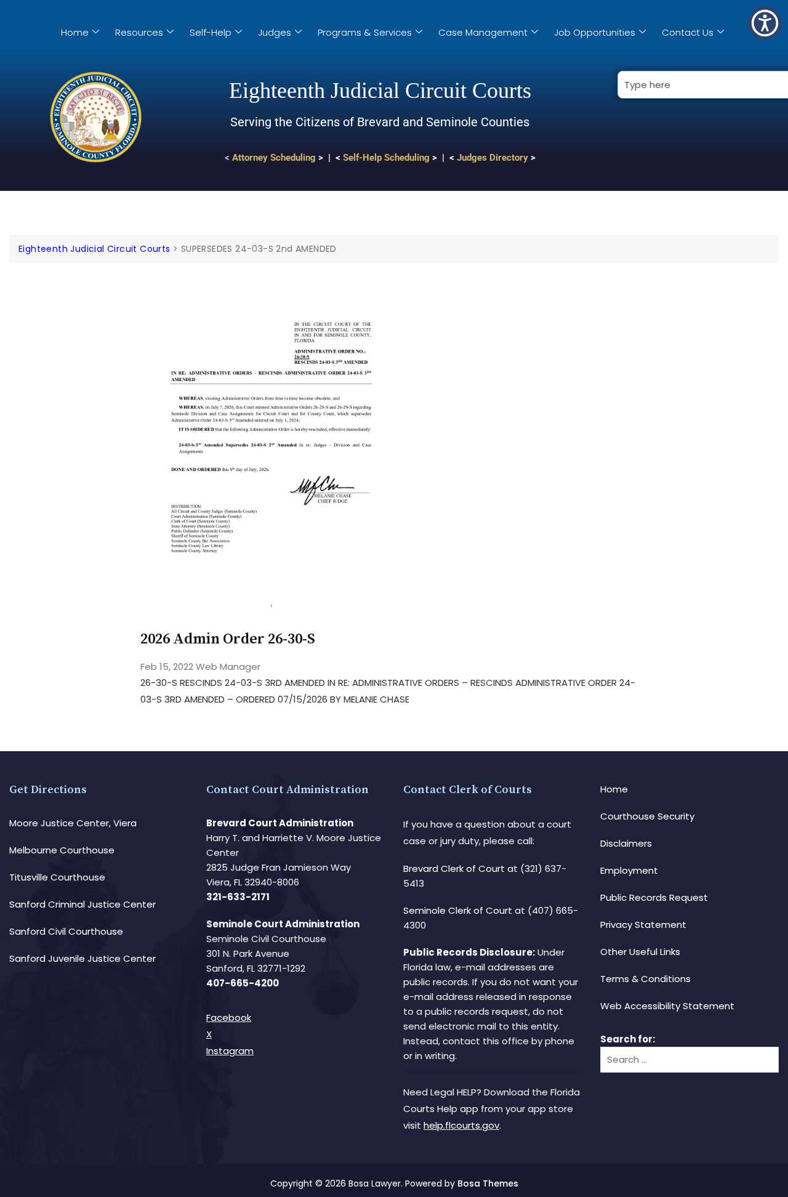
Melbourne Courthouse (62, 850)
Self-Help (210, 32)
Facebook (228, 1017)
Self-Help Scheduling (386, 157)
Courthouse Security (647, 816)
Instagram (230, 1050)
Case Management (483, 32)
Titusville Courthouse (57, 877)
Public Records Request (654, 897)
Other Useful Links (640, 951)
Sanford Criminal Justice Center (82, 904)
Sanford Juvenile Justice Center (82, 958)
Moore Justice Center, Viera (73, 822)
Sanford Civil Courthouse (66, 931)
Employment (629, 870)
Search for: (627, 1039)
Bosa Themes (487, 1183)
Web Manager (228, 666)
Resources (139, 32)
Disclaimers (626, 843)
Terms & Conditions (645, 978)
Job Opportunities (594, 32)
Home (75, 32)
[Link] (271, 297)
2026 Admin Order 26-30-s (227, 639)
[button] (765, 23)
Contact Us (688, 32)
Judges (274, 32)
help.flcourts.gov (461, 1125)
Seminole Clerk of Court (457, 910)
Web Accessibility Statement (667, 1005)
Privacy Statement (643, 924)
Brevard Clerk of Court (454, 868)
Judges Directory (492, 157)
